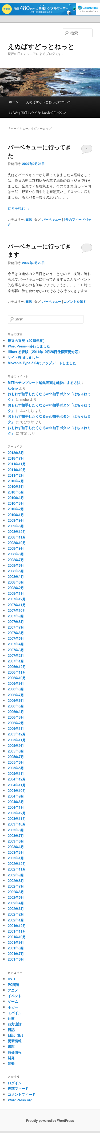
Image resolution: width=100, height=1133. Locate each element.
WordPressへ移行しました (29, 346)
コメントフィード (21, 1094)
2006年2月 (16, 722)
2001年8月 (16, 947)
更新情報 (15, 1040)
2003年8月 (16, 829)
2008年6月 (16, 565)
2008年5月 (16, 570)
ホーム (13, 101)
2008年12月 (17, 531)
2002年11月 (17, 869)
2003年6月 (16, 841)
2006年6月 (16, 700)
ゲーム (13, 1001)
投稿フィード (18, 1088)
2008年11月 (17, 537)
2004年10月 (17, 790)
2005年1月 (16, 773)
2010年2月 (16, 508)
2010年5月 (16, 492)
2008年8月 (16, 553)
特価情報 (15, 1052)
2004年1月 (16, 807)
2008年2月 (16, 587)
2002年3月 (16, 908)
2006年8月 (16, 688)
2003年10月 (17, 824)
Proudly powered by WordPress (50, 1120)
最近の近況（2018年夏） (27, 340)
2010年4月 (16, 497)
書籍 (11, 1046)
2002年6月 (16, 891)
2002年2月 (16, 914)
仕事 (11, 1018)
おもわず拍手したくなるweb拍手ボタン (37, 112)
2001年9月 (16, 942)
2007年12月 (17, 598)
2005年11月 (17, 739)
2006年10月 (17, 677)
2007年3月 (16, 649)
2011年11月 (17, 463)
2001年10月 (17, 936)
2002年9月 (16, 874)
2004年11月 (17, 784)
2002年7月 (16, 886)
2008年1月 (16, 593)
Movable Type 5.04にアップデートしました (42, 362)
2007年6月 (16, 632)
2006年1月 (16, 728)
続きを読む (19, 208)
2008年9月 (16, 548)
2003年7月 (16, 835)
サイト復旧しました (23, 357)
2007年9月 (16, 615)
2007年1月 (16, 660)
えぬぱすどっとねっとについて (48, 101)
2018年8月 (16, 452)
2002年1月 (16, 919)
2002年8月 (16, 880)
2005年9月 (16, 745)
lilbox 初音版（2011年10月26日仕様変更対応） (45, 351)
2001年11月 (17, 931)
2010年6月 (16, 486)
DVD (11, 978)
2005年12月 (17, 734)
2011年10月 (17, 469)
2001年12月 (17, 925)
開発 (11, 1057)
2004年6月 (16, 801)
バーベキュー (51, 219)
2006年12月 (17, 666)
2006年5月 (16, 706)
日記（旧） (16, 1035)
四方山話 (15, 1023)
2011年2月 (16, 475)
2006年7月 (16, 694)
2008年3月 (16, 582)
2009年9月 (16, 520)
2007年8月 (16, 621)
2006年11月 (17, 672)
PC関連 (13, 984)
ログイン (15, 1082)
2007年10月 (17, 610)
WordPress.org (20, 1099)
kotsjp (13, 388)
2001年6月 (16, 959)
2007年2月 (16, 655)
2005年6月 (16, 762)
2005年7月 (16, 756)
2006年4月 (16, 711)
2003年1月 (16, 857)
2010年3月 (16, 503)
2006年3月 (16, 717)
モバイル (15, 1012)
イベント (15, 995)
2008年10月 (17, 542)
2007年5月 (16, 638)
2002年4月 (16, 902)
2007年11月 (17, 604)
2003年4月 (16, 846)
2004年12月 (17, 779)
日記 (28, 219)
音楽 (11, 1063)
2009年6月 (16, 525)
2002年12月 (17, 863)
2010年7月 (16, 480)
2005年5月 (16, 767)
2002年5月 (16, 897)
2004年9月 (16, 796)
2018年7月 (16, 458)
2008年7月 (16, 559)
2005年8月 (16, 751)
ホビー (13, 1007)
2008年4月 (16, 576)
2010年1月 (16, 514)
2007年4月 (16, 643)
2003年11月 (17, 818)
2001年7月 (16, 953)
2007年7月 (16, 627)
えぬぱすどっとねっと (41, 46)
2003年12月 (17, 812)
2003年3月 (16, 852)
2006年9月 (16, 683)
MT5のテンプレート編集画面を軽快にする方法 (44, 382)
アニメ (13, 990)
